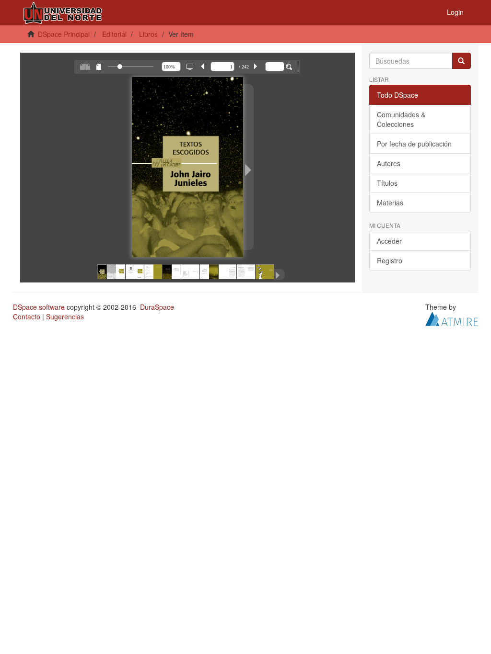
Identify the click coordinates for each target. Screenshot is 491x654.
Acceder (389, 241)
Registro (389, 260)
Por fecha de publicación (414, 143)
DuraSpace (157, 307)
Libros (148, 34)
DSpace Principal (64, 34)
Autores (388, 163)
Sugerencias (65, 316)
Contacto (26, 316)
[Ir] (461, 61)
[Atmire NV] (451, 318)
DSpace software (39, 307)
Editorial (114, 34)
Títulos (387, 183)
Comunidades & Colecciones (401, 119)
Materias (390, 202)
